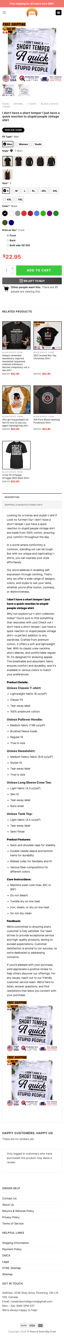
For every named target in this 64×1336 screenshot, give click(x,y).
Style (7, 150)
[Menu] (4, 13)
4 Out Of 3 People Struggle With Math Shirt (15, 476)
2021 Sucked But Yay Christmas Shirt (44, 357)
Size (5, 183)
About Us (8, 1204)
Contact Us (9, 1198)
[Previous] (7, 52)
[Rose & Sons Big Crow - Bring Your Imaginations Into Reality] (32, 12)
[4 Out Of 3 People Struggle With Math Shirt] (16, 455)
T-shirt (32, 103)
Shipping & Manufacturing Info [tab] (23, 505)
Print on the (9, 230)
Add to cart (39, 270)
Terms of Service (13, 1223)
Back (12, 240)
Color (6, 206)
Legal (5, 1261)
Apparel (18, 103)
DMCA (6, 1255)
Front (13, 235)
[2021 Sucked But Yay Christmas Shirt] (47, 335)
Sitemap (7, 1274)
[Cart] (59, 12)
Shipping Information (15, 1242)
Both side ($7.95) (20, 245)
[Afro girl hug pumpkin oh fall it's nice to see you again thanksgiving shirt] (16, 400)
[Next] (57, 52)
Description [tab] (12, 497)
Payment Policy (12, 1249)
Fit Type (7, 136)
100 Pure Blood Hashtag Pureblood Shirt (46, 421)
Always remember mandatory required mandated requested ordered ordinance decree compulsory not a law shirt (15, 363)
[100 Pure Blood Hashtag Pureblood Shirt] (47, 400)
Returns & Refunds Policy (18, 1211)
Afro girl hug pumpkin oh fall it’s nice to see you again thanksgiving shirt (15, 422)
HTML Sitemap (11, 1268)
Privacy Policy (11, 1217)
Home (5, 103)
